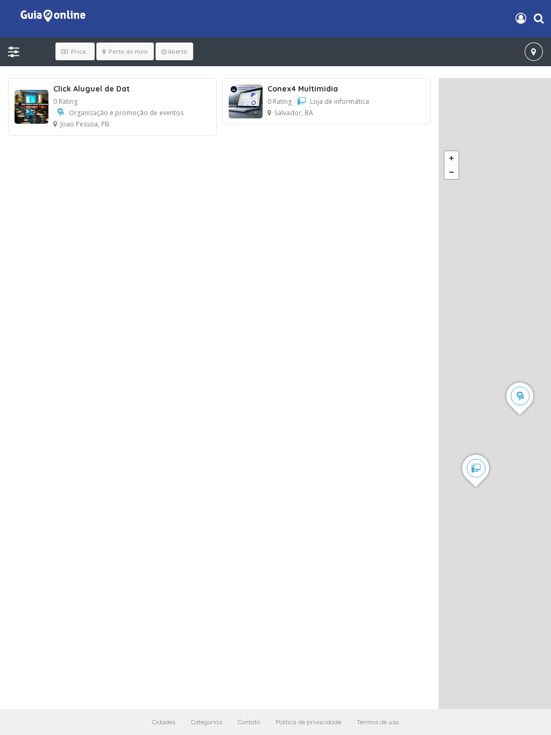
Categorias (206, 722)
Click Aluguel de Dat (91, 89)
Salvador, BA (293, 112)
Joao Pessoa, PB (84, 124)
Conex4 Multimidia (302, 89)
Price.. (79, 51)
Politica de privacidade (308, 722)
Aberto (177, 51)
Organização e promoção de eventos (126, 112)
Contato (249, 722)
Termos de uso (378, 722)
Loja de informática (339, 101)
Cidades (163, 722)
